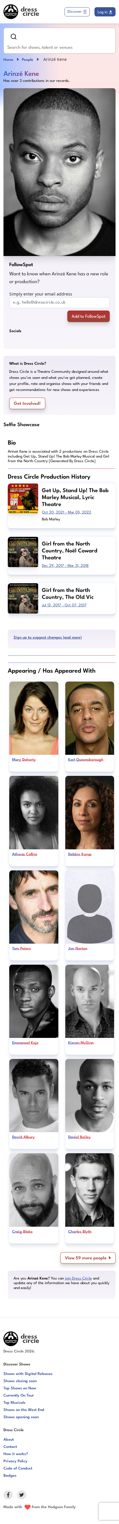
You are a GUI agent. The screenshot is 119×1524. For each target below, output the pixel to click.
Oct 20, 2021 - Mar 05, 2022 (66, 512)
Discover (75, 12)
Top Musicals (14, 1403)
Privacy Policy (15, 1461)
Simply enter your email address (40, 294)
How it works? (15, 1454)
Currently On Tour (18, 1395)
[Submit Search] (14, 37)
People (27, 60)
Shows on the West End (23, 1410)
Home (8, 60)
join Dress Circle (78, 1278)
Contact (10, 1447)
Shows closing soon (20, 1381)
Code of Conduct (17, 1468)
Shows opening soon (21, 1417)
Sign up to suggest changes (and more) (48, 637)
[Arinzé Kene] (59, 172)
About (8, 1440)
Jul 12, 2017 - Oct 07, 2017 (64, 605)
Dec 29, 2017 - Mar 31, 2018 (65, 566)
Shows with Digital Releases (28, 1374)
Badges (9, 1476)
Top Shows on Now (19, 1388)
